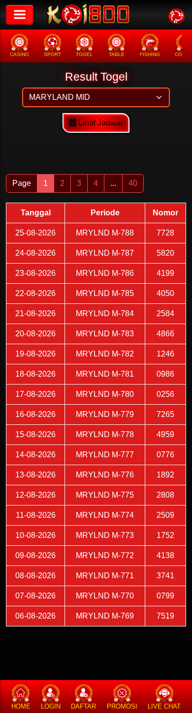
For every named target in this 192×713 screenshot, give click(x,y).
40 (132, 183)
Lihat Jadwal (99, 123)
